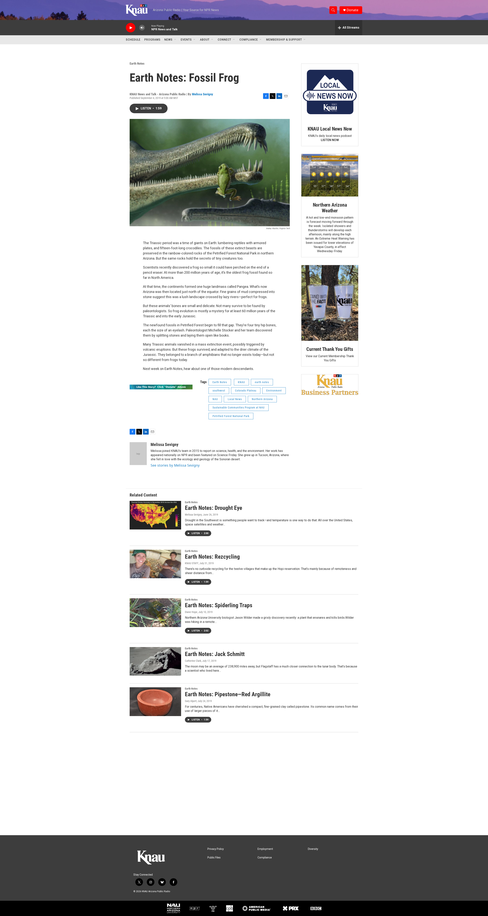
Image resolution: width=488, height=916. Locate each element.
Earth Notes (137, 63)
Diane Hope (191, 612)
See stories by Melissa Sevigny (175, 465)
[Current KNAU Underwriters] (329, 384)
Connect (224, 39)
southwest (219, 390)
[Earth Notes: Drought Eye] (155, 515)
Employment (265, 849)
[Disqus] (244, 783)
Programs (152, 39)
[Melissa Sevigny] (138, 453)
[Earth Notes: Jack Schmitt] (155, 661)
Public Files (214, 857)
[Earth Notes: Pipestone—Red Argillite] (155, 701)
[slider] (148, 28)
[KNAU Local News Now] (329, 92)
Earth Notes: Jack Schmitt (215, 654)
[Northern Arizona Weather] (329, 175)
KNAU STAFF (191, 563)
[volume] (142, 27)
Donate (352, 10)
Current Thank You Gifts (329, 349)
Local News (235, 399)
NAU (215, 399)
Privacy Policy (215, 849)
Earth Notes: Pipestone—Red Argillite (227, 694)
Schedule (133, 39)
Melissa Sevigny (202, 94)
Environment (274, 390)
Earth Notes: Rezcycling (212, 556)
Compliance (248, 39)
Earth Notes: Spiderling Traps (218, 605)
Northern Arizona (262, 399)
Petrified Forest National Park (231, 416)
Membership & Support (284, 39)
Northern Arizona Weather (330, 207)
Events (186, 39)
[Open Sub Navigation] (175, 39)
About (204, 39)
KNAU (241, 382)
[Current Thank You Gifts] (329, 303)
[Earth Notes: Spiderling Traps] (155, 612)
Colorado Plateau (245, 390)
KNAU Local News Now (330, 129)
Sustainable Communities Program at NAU (239, 407)
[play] (131, 28)
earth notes (262, 382)
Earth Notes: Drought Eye (213, 508)
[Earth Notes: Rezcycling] (155, 564)
